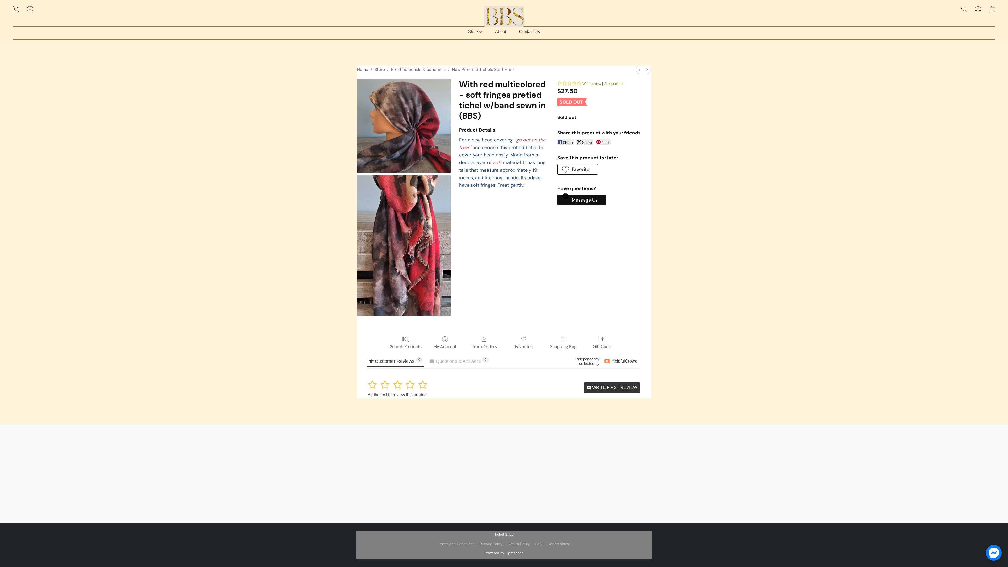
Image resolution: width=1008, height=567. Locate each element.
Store (473, 31)
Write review (591, 84)
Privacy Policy (491, 544)
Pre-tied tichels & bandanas (418, 69)
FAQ (538, 544)
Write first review (614, 387)
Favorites (524, 346)
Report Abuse (559, 544)
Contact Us (529, 31)
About (500, 31)
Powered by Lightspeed (504, 553)
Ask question (614, 84)
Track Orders (484, 346)
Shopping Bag (563, 346)
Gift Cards (602, 346)
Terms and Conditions (456, 544)
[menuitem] (639, 70)
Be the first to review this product (398, 394)
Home (362, 69)
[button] (504, 14)
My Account (444, 346)
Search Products (406, 346)
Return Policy (519, 544)
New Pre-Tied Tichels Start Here (483, 69)
